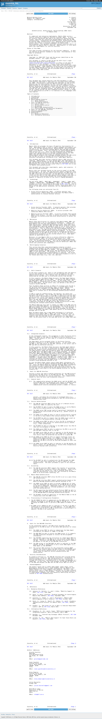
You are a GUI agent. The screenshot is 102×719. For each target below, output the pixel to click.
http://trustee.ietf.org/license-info (42, 63)
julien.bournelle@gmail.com (43, 685)
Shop (92, 0)
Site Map (3, 714)
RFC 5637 (30, 77)
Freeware (3, 8)
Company (25, 8)
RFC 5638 (71, 13)
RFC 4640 (50, 595)
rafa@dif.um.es (39, 694)
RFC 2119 (64, 184)
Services (14, 8)
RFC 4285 (65, 164)
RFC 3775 (40, 592)
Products (9, 8)
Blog (100, 0)
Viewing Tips (8, 714)
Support (20, 8)
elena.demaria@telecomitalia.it (44, 679)
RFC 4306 (73, 614)
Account (88, 0)
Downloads (96, 0)
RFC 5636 (30, 13)
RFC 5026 (59, 599)
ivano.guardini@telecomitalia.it (45, 669)
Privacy (13, 714)
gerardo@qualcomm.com (41, 659)
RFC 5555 (42, 619)
